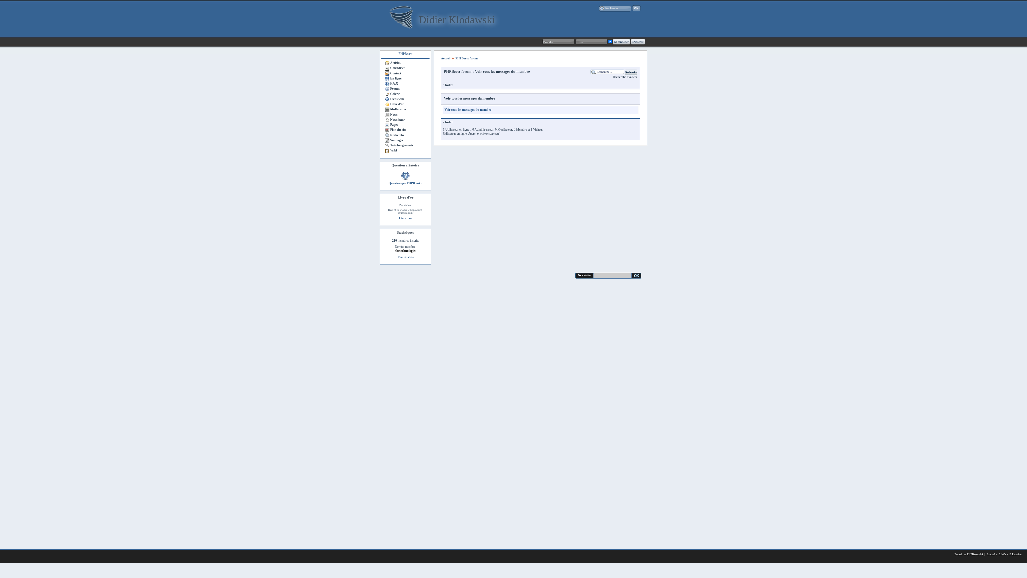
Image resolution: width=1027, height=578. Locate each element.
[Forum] (387, 88)
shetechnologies (405, 251)
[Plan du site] (387, 130)
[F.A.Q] (387, 83)
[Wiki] (387, 150)
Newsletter (397, 119)
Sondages (396, 140)
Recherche (397, 135)
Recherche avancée (625, 76)
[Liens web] (387, 99)
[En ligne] (387, 78)
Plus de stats (405, 256)
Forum (395, 88)
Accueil (445, 58)
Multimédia (398, 109)
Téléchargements (401, 145)
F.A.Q (394, 83)
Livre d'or (397, 104)
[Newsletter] (387, 119)
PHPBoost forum (466, 58)
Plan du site (398, 130)
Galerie (395, 94)
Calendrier (397, 68)
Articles (395, 63)
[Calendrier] (387, 68)
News (394, 114)
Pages (394, 125)
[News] (387, 114)
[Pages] (387, 125)
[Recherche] (387, 135)
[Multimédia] (387, 109)
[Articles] (387, 63)
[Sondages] (387, 140)
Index (449, 85)
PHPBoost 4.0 (975, 554)
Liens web (397, 99)
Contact (395, 73)
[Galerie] (387, 94)
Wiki (393, 150)
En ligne (395, 78)
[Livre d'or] (387, 104)
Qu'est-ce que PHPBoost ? (406, 183)
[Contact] (387, 73)
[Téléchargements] (387, 145)
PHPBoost (405, 54)
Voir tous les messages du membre (469, 98)
